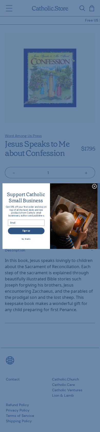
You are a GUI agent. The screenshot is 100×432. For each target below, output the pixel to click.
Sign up (26, 230)
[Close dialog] (94, 186)
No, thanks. (26, 239)
